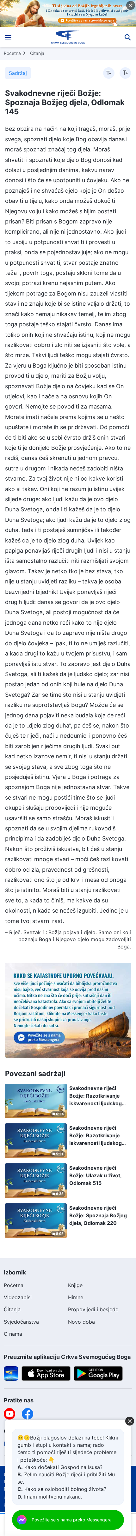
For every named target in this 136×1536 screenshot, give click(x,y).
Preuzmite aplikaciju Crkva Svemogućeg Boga (67, 1356)
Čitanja (37, 53)
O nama (13, 1334)
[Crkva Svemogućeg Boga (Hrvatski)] (68, 37)
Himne (75, 1297)
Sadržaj (18, 73)
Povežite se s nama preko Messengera (72, 1519)
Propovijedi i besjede (93, 1309)
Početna (12, 53)
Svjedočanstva (21, 1322)
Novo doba (81, 1322)
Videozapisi (18, 1297)
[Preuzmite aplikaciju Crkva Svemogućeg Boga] (11, 1373)
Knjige (75, 1285)
